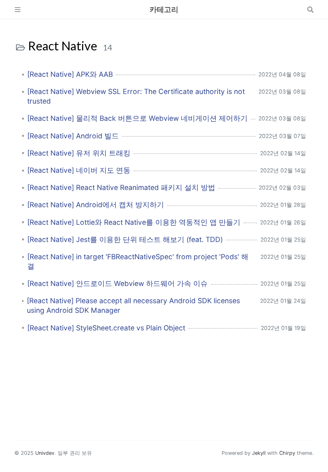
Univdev (44, 453)
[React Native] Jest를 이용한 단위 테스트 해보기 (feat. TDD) (125, 239)
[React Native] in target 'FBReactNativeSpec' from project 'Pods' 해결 (137, 261)
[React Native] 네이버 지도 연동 (78, 170)
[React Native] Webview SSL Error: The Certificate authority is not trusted (136, 96)
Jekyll (259, 453)
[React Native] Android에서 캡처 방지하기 (95, 204)
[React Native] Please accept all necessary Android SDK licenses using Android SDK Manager (133, 305)
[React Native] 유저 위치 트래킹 (78, 153)
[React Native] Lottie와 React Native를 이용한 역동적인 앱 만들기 (133, 222)
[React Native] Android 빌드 (73, 136)
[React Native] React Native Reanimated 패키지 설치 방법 (121, 187)
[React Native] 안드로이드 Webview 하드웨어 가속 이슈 (117, 283)
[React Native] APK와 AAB (70, 74)
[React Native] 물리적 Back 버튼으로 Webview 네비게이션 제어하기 (137, 118)
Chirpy (287, 453)
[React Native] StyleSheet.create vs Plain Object (106, 328)
